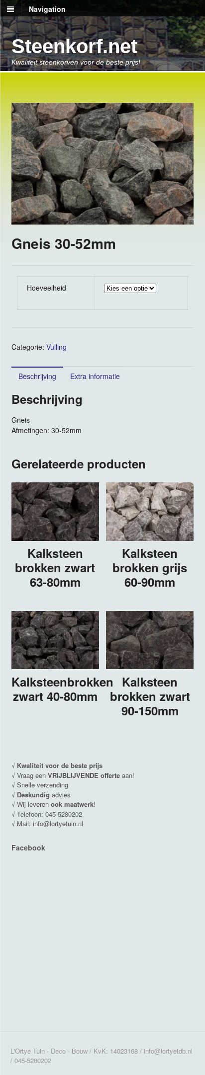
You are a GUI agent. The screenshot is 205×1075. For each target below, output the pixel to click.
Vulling (56, 347)
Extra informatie (95, 376)
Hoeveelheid (46, 288)
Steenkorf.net (74, 46)
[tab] (37, 376)
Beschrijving (37, 376)
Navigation (47, 9)
